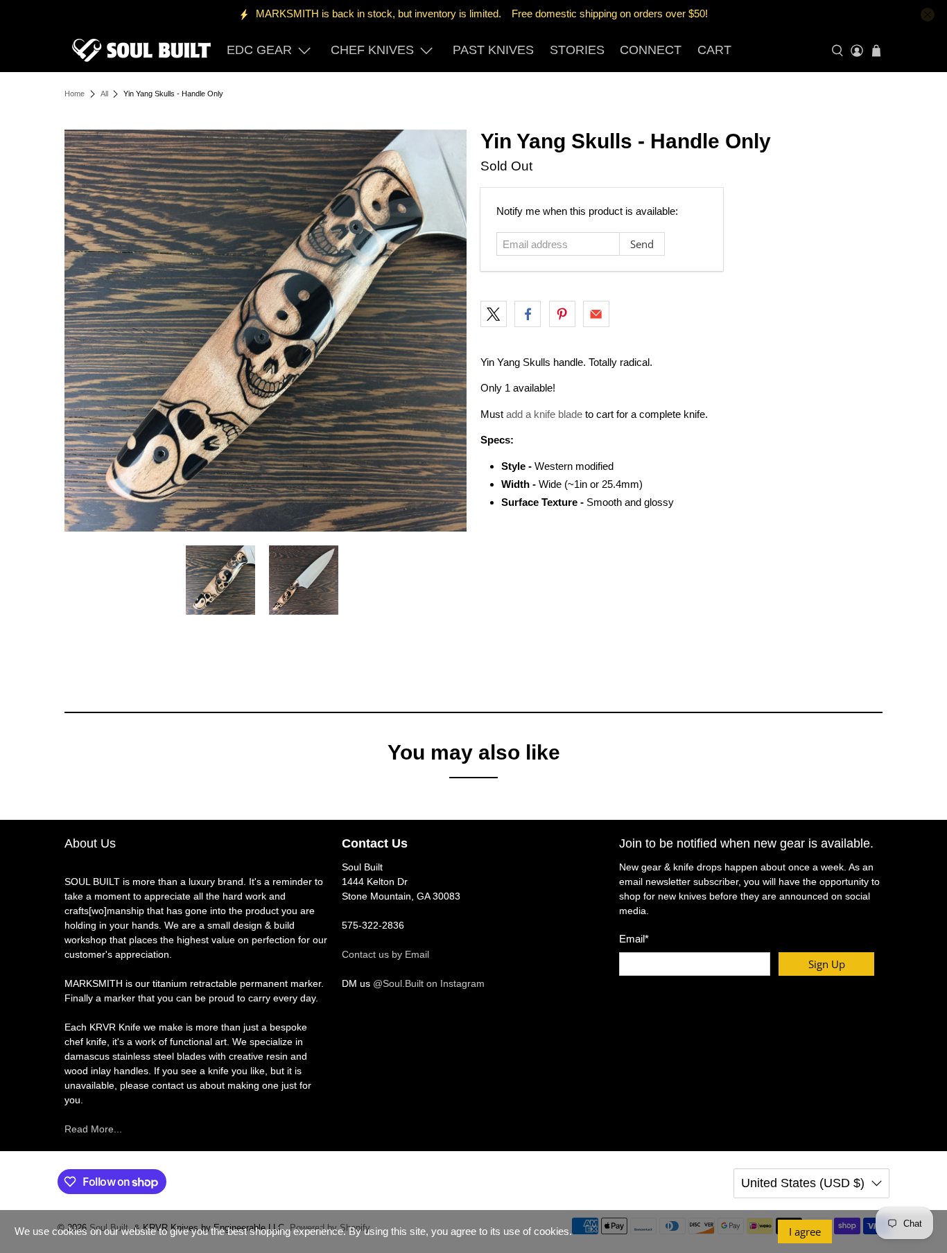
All (104, 94)
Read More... (93, 1128)
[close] (928, 14)
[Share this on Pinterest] (562, 314)
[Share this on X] (493, 314)
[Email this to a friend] (596, 314)
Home (74, 94)
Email (634, 939)
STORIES (577, 50)
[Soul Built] (141, 50)
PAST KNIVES (493, 50)
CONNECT (650, 50)
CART (714, 50)
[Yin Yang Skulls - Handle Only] (265, 331)
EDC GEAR (259, 50)
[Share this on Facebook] (527, 314)
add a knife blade (544, 414)
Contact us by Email (385, 954)
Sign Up (826, 964)
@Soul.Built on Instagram (429, 983)
